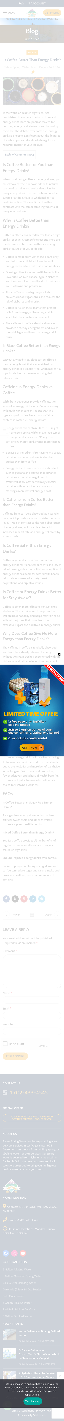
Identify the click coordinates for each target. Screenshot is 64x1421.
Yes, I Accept (32, 1401)
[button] (59, 654)
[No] (60, 1375)
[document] (32, 710)
